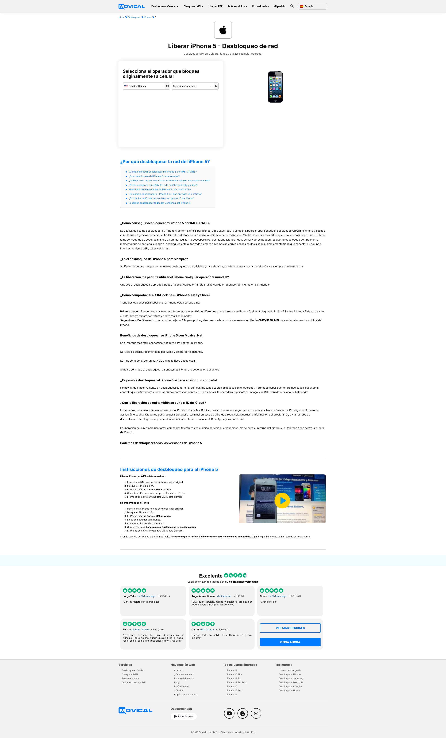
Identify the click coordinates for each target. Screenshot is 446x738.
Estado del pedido (184, 678)
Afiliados (178, 690)
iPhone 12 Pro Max (236, 682)
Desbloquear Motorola (291, 682)
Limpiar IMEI (216, 6)
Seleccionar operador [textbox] (184, 86)
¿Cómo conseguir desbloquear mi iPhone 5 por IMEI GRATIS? (163, 171)
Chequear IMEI (192, 6)
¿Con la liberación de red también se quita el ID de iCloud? (161, 198)
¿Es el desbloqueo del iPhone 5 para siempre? (154, 176)
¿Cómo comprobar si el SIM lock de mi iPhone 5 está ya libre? (163, 185)
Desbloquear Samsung (291, 678)
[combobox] (144, 86)
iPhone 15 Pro (233, 690)
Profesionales (260, 6)
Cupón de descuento (185, 694)
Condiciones (227, 732)
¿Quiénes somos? (184, 674)
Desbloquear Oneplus (290, 686)
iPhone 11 (231, 694)
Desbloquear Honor (289, 690)
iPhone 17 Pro (233, 678)
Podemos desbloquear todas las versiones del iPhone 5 (159, 202)
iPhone (147, 17)
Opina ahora (290, 642)
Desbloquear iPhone (290, 674)
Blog (176, 682)
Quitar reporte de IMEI (134, 682)
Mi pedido (280, 6)
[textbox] (144, 86)
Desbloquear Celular (163, 6)
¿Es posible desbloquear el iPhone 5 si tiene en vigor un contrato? (165, 194)
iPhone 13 (231, 670)
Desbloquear (134, 17)
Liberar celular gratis (290, 670)
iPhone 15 (231, 686)
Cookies (251, 732)
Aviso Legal (240, 732)
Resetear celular (131, 678)
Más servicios (236, 6)
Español (309, 6)
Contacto (179, 670)
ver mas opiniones (290, 628)
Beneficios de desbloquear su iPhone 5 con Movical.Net (160, 189)
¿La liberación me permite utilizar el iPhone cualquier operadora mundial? (169, 180)
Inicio (121, 17)
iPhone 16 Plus (234, 674)
